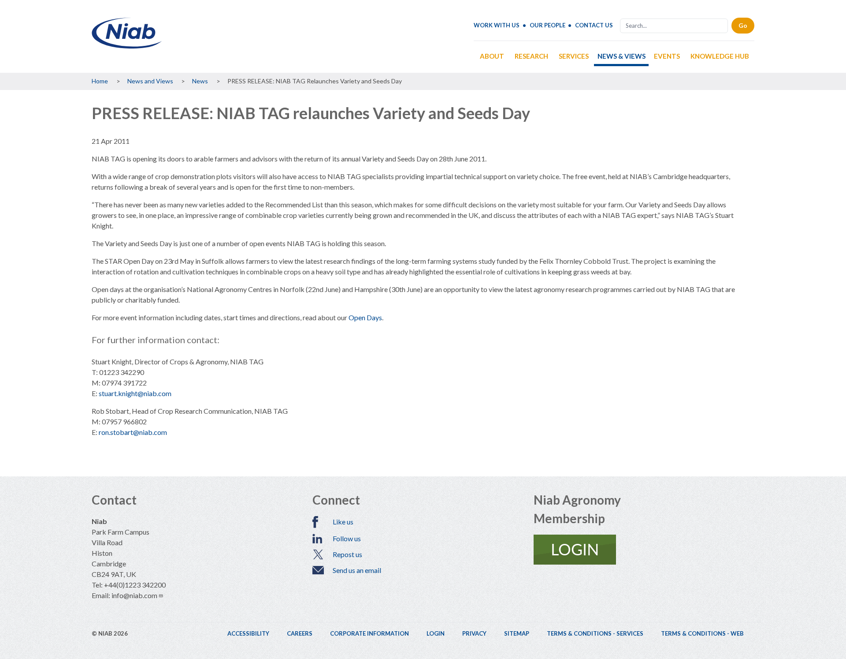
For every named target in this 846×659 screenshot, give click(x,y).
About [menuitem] (492, 56)
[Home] (127, 45)
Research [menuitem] (531, 56)
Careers (299, 633)
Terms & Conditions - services (595, 633)
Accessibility (248, 633)
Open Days (365, 317)
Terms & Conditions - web (702, 633)
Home (100, 81)
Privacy (474, 633)
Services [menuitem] (574, 56)
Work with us (496, 25)
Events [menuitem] (667, 56)
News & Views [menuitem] (621, 56)
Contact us (594, 25)
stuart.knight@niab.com (135, 393)
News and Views (150, 81)
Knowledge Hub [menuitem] (719, 56)
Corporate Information (369, 633)
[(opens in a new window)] (644, 550)
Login (436, 633)
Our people (547, 25)
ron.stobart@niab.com (133, 432)
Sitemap (516, 633)
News (200, 81)
